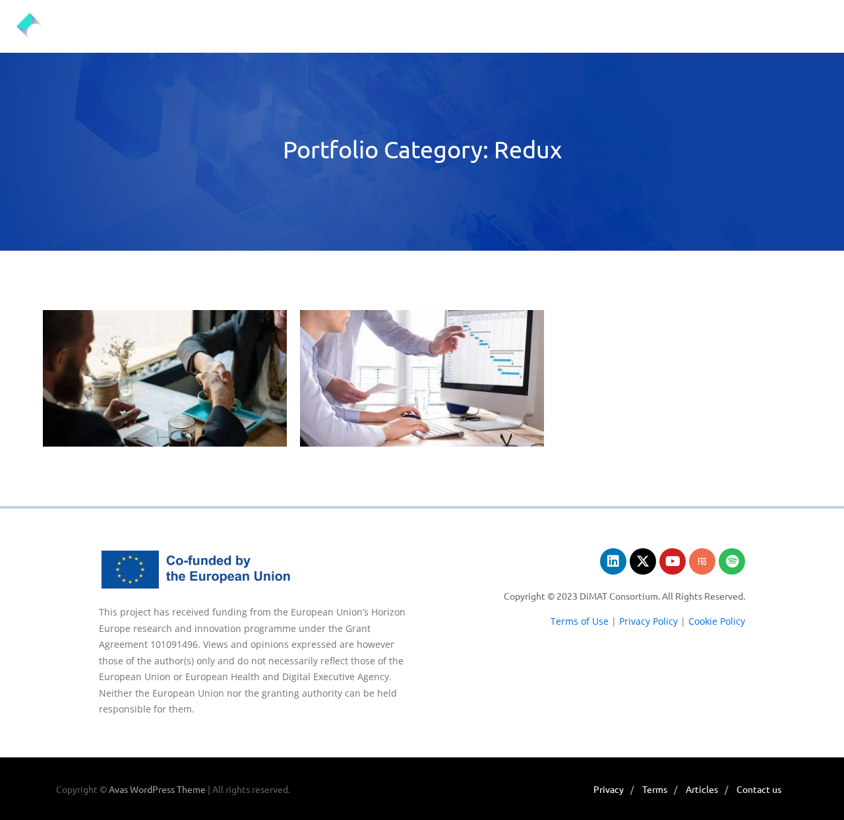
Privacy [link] (608, 789)
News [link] (294, 25)
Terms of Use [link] (580, 621)
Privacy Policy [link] (647, 621)
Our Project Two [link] (164, 347)
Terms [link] (654, 789)
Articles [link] (702, 789)
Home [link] (183, 25)
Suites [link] (416, 25)
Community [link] (494, 25)
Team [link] (238, 25)
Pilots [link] (353, 25)
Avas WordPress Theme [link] (157, 789)
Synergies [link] (579, 25)
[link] (62, 26)
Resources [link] (664, 25)
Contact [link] (744, 25)
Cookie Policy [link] (716, 621)
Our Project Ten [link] (422, 347)
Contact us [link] (759, 789)
